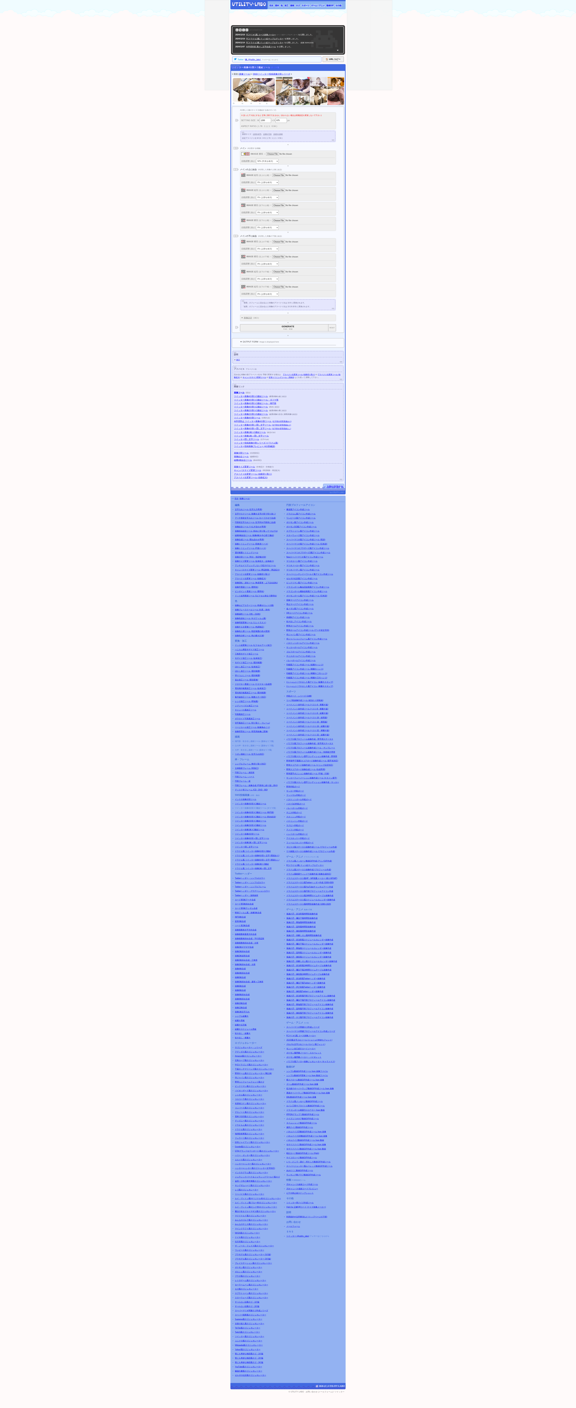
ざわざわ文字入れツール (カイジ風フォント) (305, 1044)
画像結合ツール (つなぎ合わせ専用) (250, 527)
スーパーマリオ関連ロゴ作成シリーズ (251, 1310)
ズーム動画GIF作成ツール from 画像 (302, 1084)
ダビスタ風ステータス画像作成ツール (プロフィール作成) (311, 847)
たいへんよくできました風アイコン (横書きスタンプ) (309, 686)
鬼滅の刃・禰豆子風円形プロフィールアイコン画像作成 (310, 1000)
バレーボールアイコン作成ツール (301, 660)
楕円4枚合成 (240, 917)
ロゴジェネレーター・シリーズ (248, 1047)
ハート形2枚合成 (242, 925)
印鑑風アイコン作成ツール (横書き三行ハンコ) (306, 678)
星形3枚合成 (240, 921)
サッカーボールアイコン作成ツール (302, 647)
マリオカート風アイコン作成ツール (302, 561)
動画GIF (330, 5)
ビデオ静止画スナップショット (300, 1193)
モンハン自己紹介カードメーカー (301, 1049)
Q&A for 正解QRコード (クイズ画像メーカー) (306, 1207)
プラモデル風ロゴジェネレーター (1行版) (253, 1254)
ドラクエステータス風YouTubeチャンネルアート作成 (309, 887)
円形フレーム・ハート (244, 777)
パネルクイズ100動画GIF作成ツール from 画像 (306, 1136)
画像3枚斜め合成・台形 (245, 964)
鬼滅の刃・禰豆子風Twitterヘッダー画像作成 (305, 983)
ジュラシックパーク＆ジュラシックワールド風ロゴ (257, 1177)
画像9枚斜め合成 (242, 999)
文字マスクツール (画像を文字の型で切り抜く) (255, 514)
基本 (277, 5)
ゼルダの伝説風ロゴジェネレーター (250, 1375)
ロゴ (298, 5)
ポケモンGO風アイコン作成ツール (301, 527)
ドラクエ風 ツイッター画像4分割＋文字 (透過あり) (257, 855)
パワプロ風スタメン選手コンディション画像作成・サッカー (312, 782)
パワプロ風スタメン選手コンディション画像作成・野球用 (311, 756)
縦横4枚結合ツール (243, 460)
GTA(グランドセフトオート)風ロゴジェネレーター (257, 1151)
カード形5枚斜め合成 (244, 904)
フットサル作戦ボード (296, 795)
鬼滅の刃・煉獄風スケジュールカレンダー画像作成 (308, 957)
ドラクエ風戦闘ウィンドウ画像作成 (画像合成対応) (308, 874)
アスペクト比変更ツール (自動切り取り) (299, 374)
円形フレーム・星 (242, 781)
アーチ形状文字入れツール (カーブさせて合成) (255, 518)
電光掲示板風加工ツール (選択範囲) (250, 693)
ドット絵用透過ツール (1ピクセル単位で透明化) (256, 596)
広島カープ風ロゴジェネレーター (249, 1060)
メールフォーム (293, 1226)
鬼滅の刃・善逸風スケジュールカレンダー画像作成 (308, 948)
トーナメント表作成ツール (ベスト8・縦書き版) (307, 713)
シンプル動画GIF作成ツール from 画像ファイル (307, 1071)
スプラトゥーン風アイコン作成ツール (303, 531)
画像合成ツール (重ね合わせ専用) (249, 539)
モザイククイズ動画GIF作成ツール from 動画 (306, 1149)
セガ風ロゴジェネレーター (246, 1289)
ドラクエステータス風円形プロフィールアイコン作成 (309, 891)
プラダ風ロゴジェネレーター (247, 1276)
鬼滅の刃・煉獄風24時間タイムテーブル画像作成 (307, 974)
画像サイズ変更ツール (244, 466)
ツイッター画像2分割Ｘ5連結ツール (251, 414)
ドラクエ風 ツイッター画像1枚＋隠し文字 (253, 868)
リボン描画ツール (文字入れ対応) (249, 754)
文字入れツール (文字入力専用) (248, 509)
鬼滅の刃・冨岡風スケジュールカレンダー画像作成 (308, 953)
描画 (292, 5)
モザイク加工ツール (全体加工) (248, 658)
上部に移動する (335, 486)
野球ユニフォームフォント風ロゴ (249, 1082)
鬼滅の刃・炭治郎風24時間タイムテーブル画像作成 (308, 965)
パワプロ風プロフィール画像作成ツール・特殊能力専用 (310, 752)
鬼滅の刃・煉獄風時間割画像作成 (301, 931)
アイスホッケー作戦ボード (298, 838)
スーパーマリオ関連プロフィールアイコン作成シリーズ (310, 1031)
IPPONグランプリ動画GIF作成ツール (302, 1114)
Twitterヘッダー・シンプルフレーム (250, 887)
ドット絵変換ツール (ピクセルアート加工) (253, 645)
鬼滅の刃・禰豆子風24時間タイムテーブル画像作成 (308, 970)
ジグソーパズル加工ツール (246, 706)
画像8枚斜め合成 (242, 994)
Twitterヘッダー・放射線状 (246, 895)
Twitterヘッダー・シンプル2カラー (250, 882)
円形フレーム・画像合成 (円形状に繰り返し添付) (256, 785)
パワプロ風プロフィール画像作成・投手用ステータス (309, 743)
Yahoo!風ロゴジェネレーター (247, 1349)
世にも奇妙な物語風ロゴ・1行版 (249, 1354)
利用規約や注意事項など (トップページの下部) (306, 1217)
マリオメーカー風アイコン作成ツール (303, 565)
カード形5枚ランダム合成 (246, 908)
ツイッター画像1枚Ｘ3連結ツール (250, 432)
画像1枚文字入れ (242, 1012)
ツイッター (339, 1392)
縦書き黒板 (240, 1020)
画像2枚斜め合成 (242, 951)
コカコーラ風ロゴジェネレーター (249, 1099)
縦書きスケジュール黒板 (245, 1029)
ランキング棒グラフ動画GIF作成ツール (303, 1175)
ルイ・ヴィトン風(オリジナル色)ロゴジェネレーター (258, 1198)
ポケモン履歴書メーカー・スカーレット (303, 1053)
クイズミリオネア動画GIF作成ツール (302, 1119)
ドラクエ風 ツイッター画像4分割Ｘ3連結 (253, 851)
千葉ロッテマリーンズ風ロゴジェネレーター (254, 1069)
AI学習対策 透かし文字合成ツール (261, 47)
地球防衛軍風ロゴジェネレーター (249, 1134)
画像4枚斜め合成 (242, 973)
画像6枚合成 (240, 986)
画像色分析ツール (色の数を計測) (249, 635)
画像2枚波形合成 (242, 956)
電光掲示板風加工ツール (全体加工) (250, 688)
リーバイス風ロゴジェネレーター (249, 1194)
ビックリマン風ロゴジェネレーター (250, 1086)
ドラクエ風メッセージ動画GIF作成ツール (304, 1101)
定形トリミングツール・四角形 (281, 377)
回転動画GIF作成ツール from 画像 (301, 1097)
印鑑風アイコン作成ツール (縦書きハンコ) (304, 665)
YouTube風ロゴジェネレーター (248, 1367)
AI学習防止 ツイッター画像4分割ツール (262, 421)
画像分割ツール (241, 453)
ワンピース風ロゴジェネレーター (249, 1250)
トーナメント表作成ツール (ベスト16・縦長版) (306, 717)
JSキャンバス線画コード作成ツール (302, 1184)
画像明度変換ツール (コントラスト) (250, 622)
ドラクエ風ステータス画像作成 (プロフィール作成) (308, 870)
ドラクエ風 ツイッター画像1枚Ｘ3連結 (252, 864)
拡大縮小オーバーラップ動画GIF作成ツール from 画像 (310, 1088)
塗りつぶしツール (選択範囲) (247, 675)
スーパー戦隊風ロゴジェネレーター (250, 1315)
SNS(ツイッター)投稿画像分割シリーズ (271, 74)
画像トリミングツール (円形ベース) (250, 548)
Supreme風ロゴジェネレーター (248, 1319)
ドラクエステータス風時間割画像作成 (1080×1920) (308, 904)
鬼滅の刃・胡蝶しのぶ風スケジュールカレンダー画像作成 (311, 961)
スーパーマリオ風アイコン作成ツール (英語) (305, 539)
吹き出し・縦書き (242, 1033)
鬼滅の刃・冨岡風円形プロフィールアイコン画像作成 (309, 1009)
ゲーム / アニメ (318, 5)
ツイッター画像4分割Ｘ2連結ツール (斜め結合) (255, 817)
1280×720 (267, 134)
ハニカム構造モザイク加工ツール (249, 649)
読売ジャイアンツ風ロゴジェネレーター (252, 1142)
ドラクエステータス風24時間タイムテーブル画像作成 (309, 895)
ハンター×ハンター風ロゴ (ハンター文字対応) (255, 1168)
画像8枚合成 (240, 990)
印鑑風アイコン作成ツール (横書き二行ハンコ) (306, 673)
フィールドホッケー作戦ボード (300, 843)
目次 (271, 5)
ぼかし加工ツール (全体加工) (247, 667)
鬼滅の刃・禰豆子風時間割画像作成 (302, 918)
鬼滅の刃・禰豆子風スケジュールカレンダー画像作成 (309, 944)
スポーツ (305, 5)
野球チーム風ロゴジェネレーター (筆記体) (253, 1073)
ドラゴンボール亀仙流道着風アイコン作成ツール (307, 587)
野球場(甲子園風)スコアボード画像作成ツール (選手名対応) (312, 761)
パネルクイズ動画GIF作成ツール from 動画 (305, 1140)
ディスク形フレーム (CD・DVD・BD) (251, 790)
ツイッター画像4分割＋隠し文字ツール (262, 425)
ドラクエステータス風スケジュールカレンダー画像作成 (310, 900)
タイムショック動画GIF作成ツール (301, 1123)
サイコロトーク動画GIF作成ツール (301, 1157)
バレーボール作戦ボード (297, 808)
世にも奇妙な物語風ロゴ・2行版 (249, 1358)
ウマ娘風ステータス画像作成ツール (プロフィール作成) (310, 851)
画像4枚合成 (240, 969)
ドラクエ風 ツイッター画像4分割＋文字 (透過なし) (257, 860)
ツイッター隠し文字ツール (246, 439)
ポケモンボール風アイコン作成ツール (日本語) (306, 596)
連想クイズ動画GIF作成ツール (299, 1127)
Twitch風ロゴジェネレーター (247, 1332)
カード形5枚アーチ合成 (245, 900)
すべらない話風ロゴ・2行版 (247, 1306)
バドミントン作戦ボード (297, 821)
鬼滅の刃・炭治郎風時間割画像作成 (302, 914)
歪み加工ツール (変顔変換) (246, 680)
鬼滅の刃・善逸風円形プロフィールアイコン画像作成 (309, 1004)
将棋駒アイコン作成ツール (298, 617)
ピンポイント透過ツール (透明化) (249, 591)
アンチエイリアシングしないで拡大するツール (255, 565)
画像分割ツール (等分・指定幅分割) (250, 557)
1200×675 (257, 134)
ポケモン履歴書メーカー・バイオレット (303, 1057)
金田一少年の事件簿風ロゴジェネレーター (253, 1181)
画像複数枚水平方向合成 (245, 930)
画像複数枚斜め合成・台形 (246, 943)
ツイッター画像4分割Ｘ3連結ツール (251, 396)
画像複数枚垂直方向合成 (245, 934)
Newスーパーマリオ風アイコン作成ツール (304, 557)
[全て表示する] (338, 50)
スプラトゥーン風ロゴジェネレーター (251, 1293)
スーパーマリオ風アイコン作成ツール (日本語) (306, 544)
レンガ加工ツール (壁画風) (246, 701)
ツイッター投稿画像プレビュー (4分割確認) (254, 446)
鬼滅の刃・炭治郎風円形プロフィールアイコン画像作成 (310, 996)
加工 (286, 5)
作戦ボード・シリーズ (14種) (299, 696)
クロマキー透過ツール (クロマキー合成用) (253, 684)
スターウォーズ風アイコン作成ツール (303, 535)
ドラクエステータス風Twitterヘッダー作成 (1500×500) (310, 882)
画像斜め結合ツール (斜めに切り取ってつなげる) (256, 531)
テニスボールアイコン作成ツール (301, 656)
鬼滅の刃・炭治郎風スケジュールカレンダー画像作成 (309, 940)
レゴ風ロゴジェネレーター (246, 1190)
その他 (338, 5)
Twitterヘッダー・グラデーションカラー (252, 891)
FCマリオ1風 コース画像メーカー (301, 1036)
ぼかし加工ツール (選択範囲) (247, 671)
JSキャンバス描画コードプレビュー (302, 1189)
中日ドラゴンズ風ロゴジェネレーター (251, 1065)
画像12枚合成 (241, 1007)
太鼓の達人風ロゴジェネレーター (249, 1323)
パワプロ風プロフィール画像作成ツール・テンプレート (310, 748)
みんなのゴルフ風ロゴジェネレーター (251, 1220)
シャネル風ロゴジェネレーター (248, 1095)
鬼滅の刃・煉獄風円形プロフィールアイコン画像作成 (309, 1013)
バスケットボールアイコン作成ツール (303, 643)
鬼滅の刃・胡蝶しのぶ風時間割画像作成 (303, 935)
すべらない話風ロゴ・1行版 (247, 1302)
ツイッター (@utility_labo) (297, 1236)
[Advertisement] (288, 17)
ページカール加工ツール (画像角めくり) (252, 727)
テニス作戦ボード (294, 812)
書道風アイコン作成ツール (298, 509)
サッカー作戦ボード (295, 791)
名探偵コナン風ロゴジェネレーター (250, 1103)
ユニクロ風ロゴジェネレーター (248, 1341)
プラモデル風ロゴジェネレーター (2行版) (253, 1259)
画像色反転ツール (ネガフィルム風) (250, 618)
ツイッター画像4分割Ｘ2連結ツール (251, 407)
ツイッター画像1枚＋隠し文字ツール (251, 436)
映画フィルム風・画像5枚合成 (248, 912)
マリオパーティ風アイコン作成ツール (303, 570)
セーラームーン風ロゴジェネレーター (251, 1285)
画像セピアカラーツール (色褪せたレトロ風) (254, 605)
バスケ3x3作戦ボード (295, 804)
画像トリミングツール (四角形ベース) (251, 544)
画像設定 (248, 318)
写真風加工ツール (242, 714)
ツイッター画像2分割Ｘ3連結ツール (251, 410)
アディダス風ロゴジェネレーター (249, 1052)
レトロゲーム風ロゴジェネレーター (250, 1280)
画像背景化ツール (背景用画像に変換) (251, 731)
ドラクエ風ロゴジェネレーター (248, 1129)
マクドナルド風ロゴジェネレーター (250, 1216)
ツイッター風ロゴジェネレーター (249, 1336)
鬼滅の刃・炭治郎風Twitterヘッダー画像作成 (305, 978)
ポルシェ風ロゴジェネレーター (248, 1272)
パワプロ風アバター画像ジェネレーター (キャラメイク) (310, 1061)
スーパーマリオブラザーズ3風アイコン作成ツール (308, 552)
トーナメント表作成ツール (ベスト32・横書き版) (307, 730)
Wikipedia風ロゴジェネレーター (249, 1345)
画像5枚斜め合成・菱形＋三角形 (249, 982)
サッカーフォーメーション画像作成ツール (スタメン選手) (311, 778)
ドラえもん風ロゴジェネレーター (249, 1125)
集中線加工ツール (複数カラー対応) (250, 697)
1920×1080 (278, 134)
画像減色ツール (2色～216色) (247, 614)
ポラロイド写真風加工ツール (247, 718)
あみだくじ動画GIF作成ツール (299, 1170)
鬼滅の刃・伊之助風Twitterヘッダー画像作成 (305, 987)
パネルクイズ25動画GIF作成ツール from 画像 (306, 1132)
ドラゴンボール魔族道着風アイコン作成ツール (306, 591)
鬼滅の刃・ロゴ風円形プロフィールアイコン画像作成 (309, 1017)
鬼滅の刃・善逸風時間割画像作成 (301, 922)
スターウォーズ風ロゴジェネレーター (251, 1298)
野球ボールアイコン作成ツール (300, 626)
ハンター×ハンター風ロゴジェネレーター (253, 1164)
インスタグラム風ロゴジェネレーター (251, 1172)
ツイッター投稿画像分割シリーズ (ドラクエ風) (256, 443)
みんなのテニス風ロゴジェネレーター (251, 1224)
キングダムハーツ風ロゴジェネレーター (252, 1185)
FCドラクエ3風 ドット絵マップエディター (305, 865)
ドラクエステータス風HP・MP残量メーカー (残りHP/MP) (311, 878)
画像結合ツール (241, 456)
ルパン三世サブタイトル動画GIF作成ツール (305, 1106)
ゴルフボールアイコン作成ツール (301, 652)
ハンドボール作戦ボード (297, 834)
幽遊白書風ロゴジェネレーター (248, 1371)
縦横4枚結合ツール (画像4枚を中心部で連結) (254, 535)
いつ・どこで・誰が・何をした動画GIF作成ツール (308, 1162)
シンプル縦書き (242, 1016)
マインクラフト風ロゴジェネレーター (251, 1228)
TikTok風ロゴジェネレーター (247, 1328)
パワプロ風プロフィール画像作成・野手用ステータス (309, 739)
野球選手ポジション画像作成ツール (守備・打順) (307, 773)
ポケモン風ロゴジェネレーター (248, 1267)
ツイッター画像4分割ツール (247, 417)
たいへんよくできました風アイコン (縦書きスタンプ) (309, 682)
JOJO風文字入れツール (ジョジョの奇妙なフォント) (309, 1040)
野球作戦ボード (293, 787)
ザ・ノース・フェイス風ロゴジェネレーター (254, 1246)
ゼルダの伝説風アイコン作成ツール (302, 578)
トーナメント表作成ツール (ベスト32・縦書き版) (307, 735)
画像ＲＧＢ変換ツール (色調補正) (249, 627)
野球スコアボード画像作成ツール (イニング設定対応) (309, 765)
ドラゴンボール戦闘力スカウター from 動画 (305, 1110)
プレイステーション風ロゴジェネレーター (253, 1263)
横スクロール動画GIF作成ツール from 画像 (305, 1080)
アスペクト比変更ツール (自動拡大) (251, 477)
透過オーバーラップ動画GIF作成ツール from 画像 (308, 1093)
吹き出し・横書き (242, 1038)
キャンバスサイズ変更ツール (254, 377)
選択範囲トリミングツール (246, 552)
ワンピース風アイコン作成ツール (301, 518)
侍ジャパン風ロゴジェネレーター (249, 1077)
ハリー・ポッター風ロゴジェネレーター (252, 1155)
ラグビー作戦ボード (295, 825)
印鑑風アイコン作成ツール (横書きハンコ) (304, 669)
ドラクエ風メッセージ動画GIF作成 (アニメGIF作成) (309, 861)
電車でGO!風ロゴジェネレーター (249, 1116)
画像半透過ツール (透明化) (246, 587)
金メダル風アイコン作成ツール (300, 609)
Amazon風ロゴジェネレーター (248, 1056)
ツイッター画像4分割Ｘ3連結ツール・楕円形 (255, 403)
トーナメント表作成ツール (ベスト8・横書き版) (307, 709)
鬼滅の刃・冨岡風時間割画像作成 (301, 927)
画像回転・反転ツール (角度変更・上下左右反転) (256, 583)
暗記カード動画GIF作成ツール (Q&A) (302, 1153)
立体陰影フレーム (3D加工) (247, 768)
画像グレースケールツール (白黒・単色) (252, 610)
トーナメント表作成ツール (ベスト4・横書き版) (307, 705)
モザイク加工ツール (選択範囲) (248, 662)
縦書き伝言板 (241, 1025)
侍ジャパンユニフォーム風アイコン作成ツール (306, 639)
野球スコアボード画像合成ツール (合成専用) (305, 769)
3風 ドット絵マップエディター (265, 39)
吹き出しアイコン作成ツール (299, 621)
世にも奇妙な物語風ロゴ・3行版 (249, 1362)
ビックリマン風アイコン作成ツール (302, 583)
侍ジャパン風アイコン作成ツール (301, 634)
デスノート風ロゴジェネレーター (249, 1112)
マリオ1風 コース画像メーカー (261, 35)
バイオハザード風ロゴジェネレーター (251, 1090)
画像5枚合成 (240, 977)
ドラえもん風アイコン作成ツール (301, 514)
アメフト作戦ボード (295, 830)
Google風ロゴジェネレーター (248, 1147)
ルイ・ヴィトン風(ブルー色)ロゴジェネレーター (256, 1203)
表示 (238, 360)
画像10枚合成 (241, 1003)
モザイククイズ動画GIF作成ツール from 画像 (306, 1144)
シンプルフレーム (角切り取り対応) (250, 764)
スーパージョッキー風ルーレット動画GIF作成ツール (309, 1166)
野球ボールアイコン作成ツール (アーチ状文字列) (307, 630)
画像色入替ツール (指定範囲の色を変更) (252, 631)
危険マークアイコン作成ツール (300, 600)
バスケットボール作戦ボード (299, 799)
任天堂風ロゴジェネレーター (247, 1242)
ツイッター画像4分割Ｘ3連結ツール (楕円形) (254, 812)
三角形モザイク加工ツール (246, 654)
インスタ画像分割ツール (245, 799)
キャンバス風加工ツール (245, 710)
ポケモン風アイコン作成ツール (300, 522)
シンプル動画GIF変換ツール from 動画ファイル (307, 1075)
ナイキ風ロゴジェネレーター (247, 1237)
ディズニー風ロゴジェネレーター (249, 1121)
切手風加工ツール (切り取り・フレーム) (252, 723)
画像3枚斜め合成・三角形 (246, 960)
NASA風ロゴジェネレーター (247, 1233)
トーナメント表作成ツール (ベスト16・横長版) (306, 722)
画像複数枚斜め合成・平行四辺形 (249, 938)
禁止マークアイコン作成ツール (300, 604)
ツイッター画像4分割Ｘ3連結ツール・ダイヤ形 (256, 400)
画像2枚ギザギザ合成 (244, 947)
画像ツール (244, 74)
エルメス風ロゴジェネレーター (248, 1160)
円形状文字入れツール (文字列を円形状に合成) (255, 522)
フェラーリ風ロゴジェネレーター (249, 1138)
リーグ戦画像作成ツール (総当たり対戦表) (304, 700)
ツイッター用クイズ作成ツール (300, 1203)
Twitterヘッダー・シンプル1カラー (250, 878)
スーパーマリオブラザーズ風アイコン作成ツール (307, 548)
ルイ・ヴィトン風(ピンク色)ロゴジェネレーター (256, 1207)
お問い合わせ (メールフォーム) (319, 1392)
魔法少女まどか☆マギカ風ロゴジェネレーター (255, 1211)
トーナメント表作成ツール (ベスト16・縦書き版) (307, 726)
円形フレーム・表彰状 (244, 772)
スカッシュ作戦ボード (296, 817)
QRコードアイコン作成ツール (299, 613)
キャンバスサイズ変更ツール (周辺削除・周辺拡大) (257, 570)
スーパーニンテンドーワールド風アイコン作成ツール (309, 574)
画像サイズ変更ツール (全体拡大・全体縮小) (254, 561)
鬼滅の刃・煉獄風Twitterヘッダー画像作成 (304, 991)
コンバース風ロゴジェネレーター (249, 1108)
